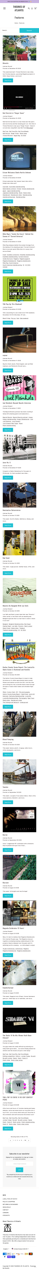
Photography (23, 698)
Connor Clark (11, 692)
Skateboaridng (20, 197)
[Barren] (19, 819)
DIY (17, 692)
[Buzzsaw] (19, 867)
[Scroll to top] (35, 1267)
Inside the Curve (8, 259)
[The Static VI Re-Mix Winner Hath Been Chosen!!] (19, 1020)
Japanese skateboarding (10, 193)
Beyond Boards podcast (20, 417)
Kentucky (5, 696)
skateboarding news (9, 197)
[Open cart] (35, 8)
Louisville (28, 696)
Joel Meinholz (7, 421)
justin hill (31, 694)
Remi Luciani (28, 626)
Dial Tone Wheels (23, 131)
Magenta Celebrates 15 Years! (13, 928)
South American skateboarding (12, 265)
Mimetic (6, 63)
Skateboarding (27, 195)
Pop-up (13, 318)
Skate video (23, 133)
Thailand (22, 628)
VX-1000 (23, 135)
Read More (8, 80)
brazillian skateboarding (10, 256)
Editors (18, 1056)
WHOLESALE (7, 1207)
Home (16, 23)
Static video (6, 1060)
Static (19, 1058)
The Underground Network (11, 702)
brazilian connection (13, 254)
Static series (17, 1122)
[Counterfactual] (19, 972)
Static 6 (9, 1122)
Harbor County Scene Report (11, 694)
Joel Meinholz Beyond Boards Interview (17, 403)
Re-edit (33, 1056)
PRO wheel (29, 128)
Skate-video (27, 193)
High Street (24, 694)
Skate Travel (6, 628)
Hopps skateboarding (9, 419)
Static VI (25, 1058)
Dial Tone (5, 131)
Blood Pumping (8, 739)
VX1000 (5, 267)
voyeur (5, 355)
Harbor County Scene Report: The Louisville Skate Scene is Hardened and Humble (18, 668)
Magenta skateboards (23, 261)
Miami (21, 423)
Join (19, 1170)
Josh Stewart (16, 421)
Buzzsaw (6, 882)
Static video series (17, 1060)
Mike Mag (5, 263)
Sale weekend (24, 318)
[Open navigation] (4, 8)
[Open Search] (29, 8)
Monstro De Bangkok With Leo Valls (15, 606)
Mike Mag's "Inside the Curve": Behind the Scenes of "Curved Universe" (18, 235)
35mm (4, 692)
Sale (17, 318)
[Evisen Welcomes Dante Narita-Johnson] (19, 157)
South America (13, 263)
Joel (31, 419)
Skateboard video (16, 195)
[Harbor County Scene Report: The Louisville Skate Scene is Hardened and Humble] (19, 652)
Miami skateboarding (9, 425)
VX (23, 265)
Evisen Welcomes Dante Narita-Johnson (17, 172)
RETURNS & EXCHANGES (10, 1204)
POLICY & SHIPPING (9, 1201)
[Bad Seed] (19, 542)
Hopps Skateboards (23, 419)
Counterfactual (8, 988)
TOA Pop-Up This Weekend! (12, 304)
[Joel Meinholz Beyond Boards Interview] (19, 387)
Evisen (19, 189)
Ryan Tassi (31, 698)
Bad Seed (6, 558)
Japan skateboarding (13, 191)
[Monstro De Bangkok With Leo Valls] (19, 590)
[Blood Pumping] (19, 724)
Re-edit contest (7, 1058)
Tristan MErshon (8, 135)
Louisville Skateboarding (10, 698)
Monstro (21, 626)
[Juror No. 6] (19, 447)
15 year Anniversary (9, 948)
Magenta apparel (25, 259)
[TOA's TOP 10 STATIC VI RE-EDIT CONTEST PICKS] (19, 1082)
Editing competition (9, 1056)
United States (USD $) (20, 1249)
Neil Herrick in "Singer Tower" (14, 113)
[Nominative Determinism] (19, 495)
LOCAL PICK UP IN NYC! (10, 1199)
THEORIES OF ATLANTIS (19, 8)
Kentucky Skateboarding (16, 696)
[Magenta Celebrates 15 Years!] (19, 913)
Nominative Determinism (12, 510)
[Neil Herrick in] (19, 97)
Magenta (16, 259)
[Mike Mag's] (19, 218)
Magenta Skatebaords (9, 261)
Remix (15, 1058)
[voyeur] (19, 340)
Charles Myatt (7, 626)
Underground (24, 702)
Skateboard (6, 195)
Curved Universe (23, 256)
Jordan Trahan (25, 1056)
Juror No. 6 (7, 462)
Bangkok (5, 624)
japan (4, 191)
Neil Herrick (6, 133)
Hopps (31, 417)
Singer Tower (15, 133)
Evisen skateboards (28, 189)
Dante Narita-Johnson (9, 189)
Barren (5, 835)
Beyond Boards (7, 417)
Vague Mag (17, 135)
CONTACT (6, 1210)
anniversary (19, 948)
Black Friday (6, 318)
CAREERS (6, 1212)
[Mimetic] (19, 48)
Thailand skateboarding (10, 630)
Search (29, 30)
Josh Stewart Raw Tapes (10, 423)
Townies (5, 787)
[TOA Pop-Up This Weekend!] (19, 288)
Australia (5, 186)
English (5, 1249)
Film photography (24, 692)
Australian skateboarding (17, 186)
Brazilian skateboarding (27, 254)
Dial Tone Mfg (13, 131)
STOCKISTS (6, 1215)
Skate (20, 193)
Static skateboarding (28, 1122)
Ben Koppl (27, 624)
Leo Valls (15, 626)
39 (25, 1140)
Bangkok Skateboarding (16, 624)
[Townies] (19, 772)
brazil (4, 254)
